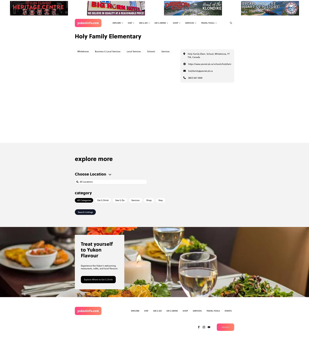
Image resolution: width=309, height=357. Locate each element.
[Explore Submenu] (123, 23)
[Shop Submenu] (180, 23)
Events (228, 310)
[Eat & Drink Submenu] (168, 23)
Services (189, 23)
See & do (143, 23)
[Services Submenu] (196, 23)
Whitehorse (83, 51)
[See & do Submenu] (150, 23)
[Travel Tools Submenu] (216, 23)
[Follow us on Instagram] (204, 327)
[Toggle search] (231, 23)
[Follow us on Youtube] (209, 327)
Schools (151, 51)
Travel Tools (207, 23)
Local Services (134, 51)
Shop (175, 23)
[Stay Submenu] (134, 23)
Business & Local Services (107, 51)
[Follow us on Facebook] (199, 327)
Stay (130, 23)
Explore (117, 23)
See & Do (157, 310)
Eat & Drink (160, 23)
